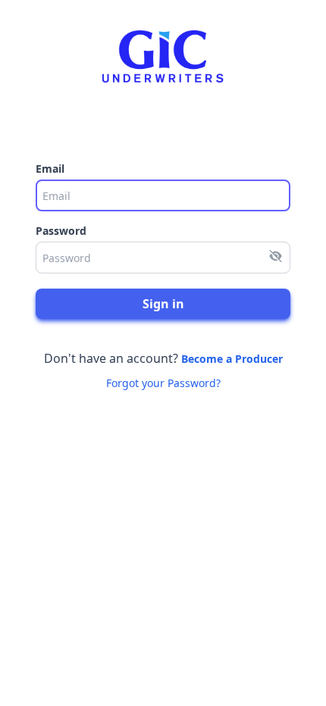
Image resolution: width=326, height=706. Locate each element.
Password (61, 230)
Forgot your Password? (163, 383)
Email (50, 168)
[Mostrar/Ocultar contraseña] (275, 256)
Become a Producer (232, 358)
